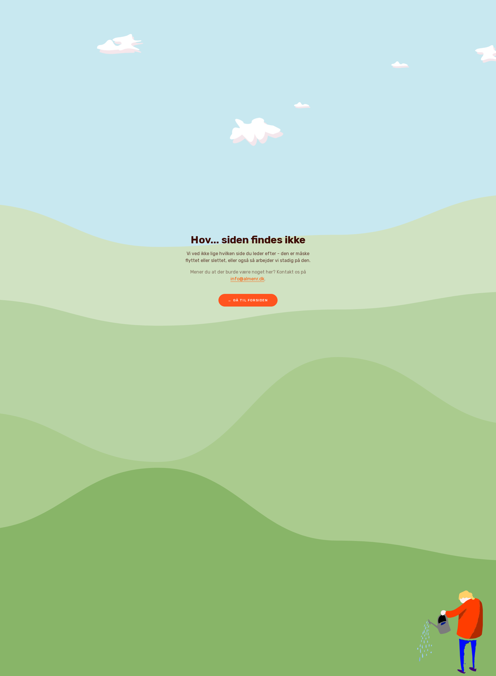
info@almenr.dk (247, 279)
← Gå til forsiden (248, 300)
